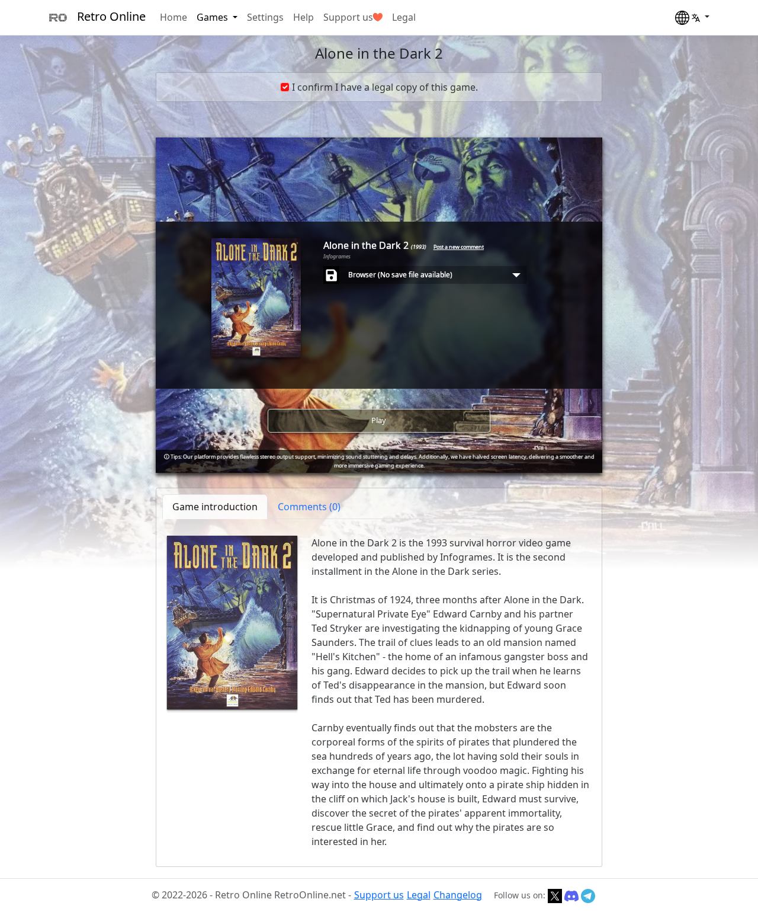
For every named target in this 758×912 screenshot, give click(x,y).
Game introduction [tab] (215, 506)
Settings (265, 17)
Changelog (457, 894)
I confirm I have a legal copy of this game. (385, 87)
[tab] (309, 506)
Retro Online (111, 16)
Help (303, 17)
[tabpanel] (379, 692)
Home (173, 17)
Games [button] (213, 17)
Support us (348, 17)
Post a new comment (458, 247)
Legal (404, 17)
